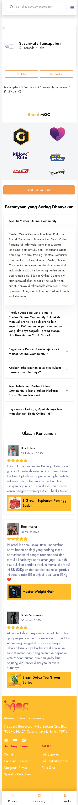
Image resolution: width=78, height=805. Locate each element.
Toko (41, 48)
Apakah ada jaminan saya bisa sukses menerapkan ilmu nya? (35, 369)
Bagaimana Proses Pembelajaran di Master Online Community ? (34, 351)
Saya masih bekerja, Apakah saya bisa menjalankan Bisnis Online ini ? (36, 411)
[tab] (39, 221)
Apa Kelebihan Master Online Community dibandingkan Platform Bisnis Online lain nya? (33, 390)
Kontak (9, 754)
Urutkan (58, 74)
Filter (24, 74)
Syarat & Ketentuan (17, 774)
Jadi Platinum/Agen (55, 761)
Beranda (29, 48)
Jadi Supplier (50, 754)
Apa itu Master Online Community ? (34, 221)
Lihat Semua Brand (39, 190)
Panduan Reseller (16, 761)
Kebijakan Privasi (15, 767)
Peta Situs (49, 767)
